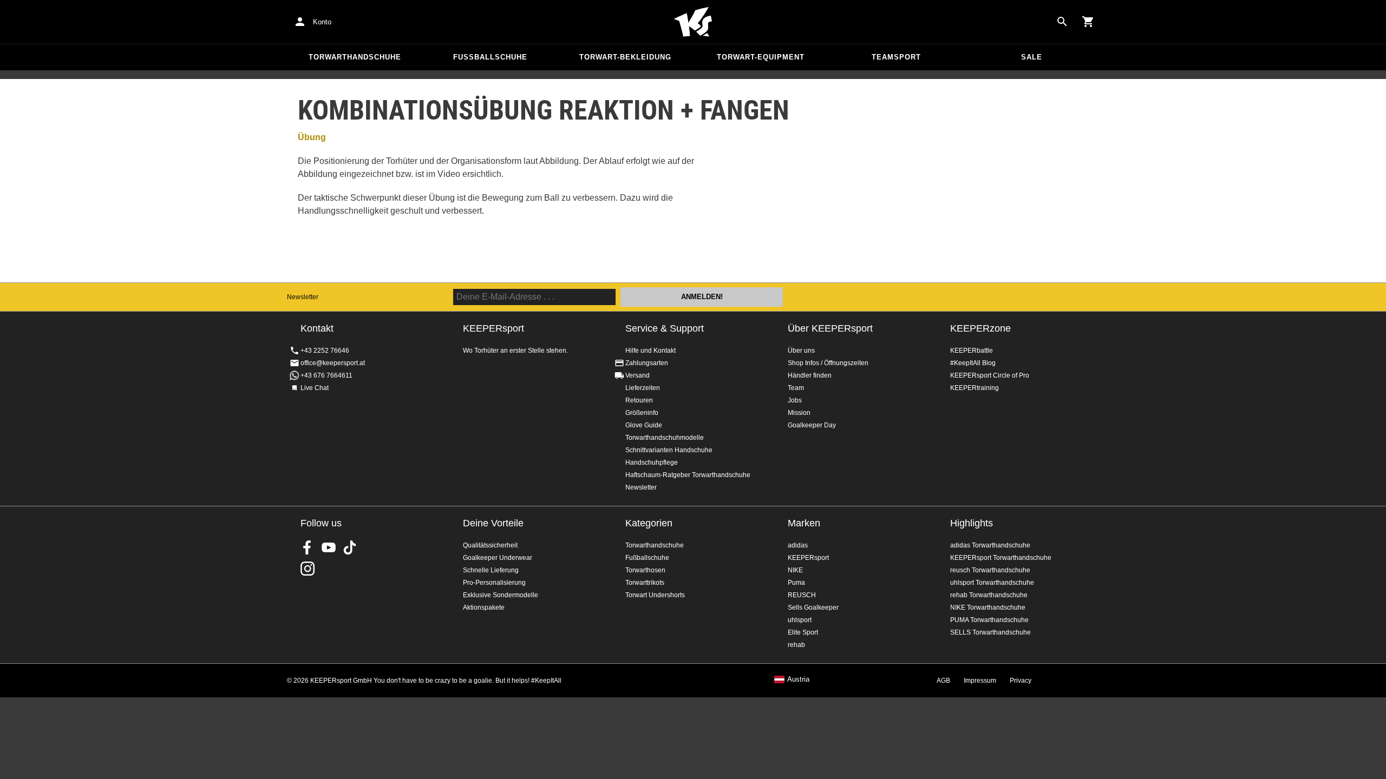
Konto (322, 22)
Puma (796, 582)
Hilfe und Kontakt (650, 350)
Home (693, 22)
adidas (798, 545)
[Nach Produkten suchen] (1062, 21)
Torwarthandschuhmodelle (664, 437)
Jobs (795, 400)
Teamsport (896, 57)
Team (796, 388)
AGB (943, 680)
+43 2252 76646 (324, 350)
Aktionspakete (484, 607)
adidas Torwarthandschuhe (990, 545)
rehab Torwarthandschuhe (989, 595)
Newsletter (302, 297)
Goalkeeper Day (812, 425)
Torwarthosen (645, 570)
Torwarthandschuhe (355, 57)
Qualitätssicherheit (490, 545)
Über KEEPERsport (830, 328)
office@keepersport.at (332, 363)
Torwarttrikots (644, 582)
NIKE (795, 570)
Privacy (1020, 680)
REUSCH (802, 595)
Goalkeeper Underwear (497, 558)
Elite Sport (803, 632)
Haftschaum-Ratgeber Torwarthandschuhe (687, 475)
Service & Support (664, 328)
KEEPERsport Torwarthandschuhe (1000, 558)
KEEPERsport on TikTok (350, 547)
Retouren (639, 400)
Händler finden (810, 375)
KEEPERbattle (971, 350)
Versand (637, 375)
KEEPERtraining (974, 388)
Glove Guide (643, 425)
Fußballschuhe (490, 57)
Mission (799, 413)
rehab (796, 645)
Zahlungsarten (646, 363)
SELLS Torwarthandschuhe (990, 632)
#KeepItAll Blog (973, 363)
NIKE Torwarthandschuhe (987, 607)
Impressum (980, 680)
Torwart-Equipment (761, 57)
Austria (798, 679)
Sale (1031, 57)
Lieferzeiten (642, 388)
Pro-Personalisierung (494, 582)
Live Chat (314, 388)
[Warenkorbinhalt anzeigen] (1088, 21)
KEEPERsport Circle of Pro (989, 375)
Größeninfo (641, 413)
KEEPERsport (808, 558)
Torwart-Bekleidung (625, 57)
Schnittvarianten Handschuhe (668, 450)
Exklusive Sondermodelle (500, 595)
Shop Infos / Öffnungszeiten (828, 363)
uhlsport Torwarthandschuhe (992, 582)
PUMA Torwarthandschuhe (989, 620)
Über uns (801, 350)
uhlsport (800, 620)
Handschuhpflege (651, 462)
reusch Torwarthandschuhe (990, 570)
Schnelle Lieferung (491, 570)
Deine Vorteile (493, 523)
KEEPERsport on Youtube (329, 547)
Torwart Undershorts (655, 595)
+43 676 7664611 (326, 375)
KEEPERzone (980, 328)
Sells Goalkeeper (813, 607)
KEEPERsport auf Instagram (307, 569)
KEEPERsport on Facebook (307, 547)
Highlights (971, 523)
